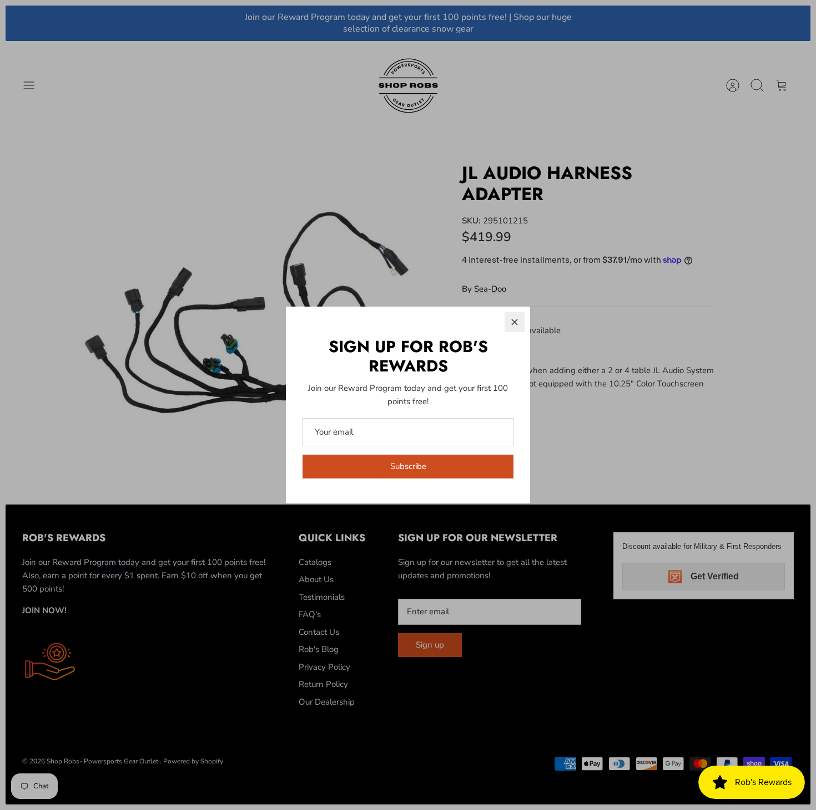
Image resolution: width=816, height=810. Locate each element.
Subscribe (408, 466)
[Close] (515, 322)
